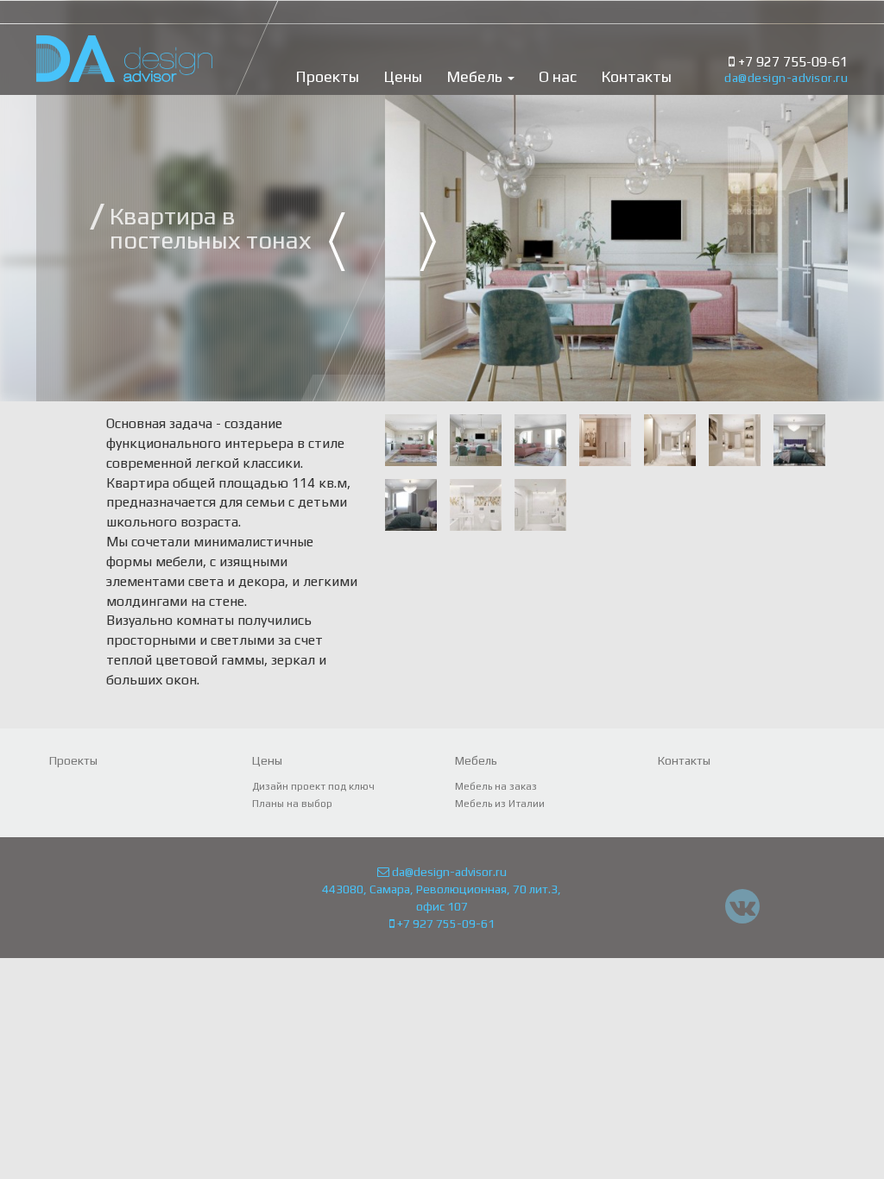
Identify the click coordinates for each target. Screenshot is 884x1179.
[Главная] (124, 41)
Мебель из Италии (500, 804)
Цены (402, 76)
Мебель (476, 76)
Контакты (636, 76)
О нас (558, 76)
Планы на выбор (292, 804)
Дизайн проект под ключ (313, 786)
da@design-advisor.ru (786, 78)
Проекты (327, 76)
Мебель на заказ (496, 786)
